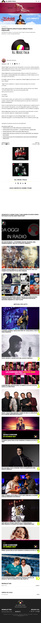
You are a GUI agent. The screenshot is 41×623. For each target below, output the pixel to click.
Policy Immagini (30, 614)
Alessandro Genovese (11, 60)
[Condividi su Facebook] (10, 63)
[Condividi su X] (12, 63)
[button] (17, 63)
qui (37, 117)
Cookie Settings (35, 614)
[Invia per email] (19, 63)
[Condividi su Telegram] (14, 63)
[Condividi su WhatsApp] (8, 63)
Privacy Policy (21, 614)
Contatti (13, 614)
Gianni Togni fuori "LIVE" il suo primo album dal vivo (16, 131)
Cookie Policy (25, 614)
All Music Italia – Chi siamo (7, 614)
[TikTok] (38, 611)
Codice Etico (16, 614)
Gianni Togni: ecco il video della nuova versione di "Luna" (17, 127)
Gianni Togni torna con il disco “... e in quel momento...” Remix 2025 (19, 129)
